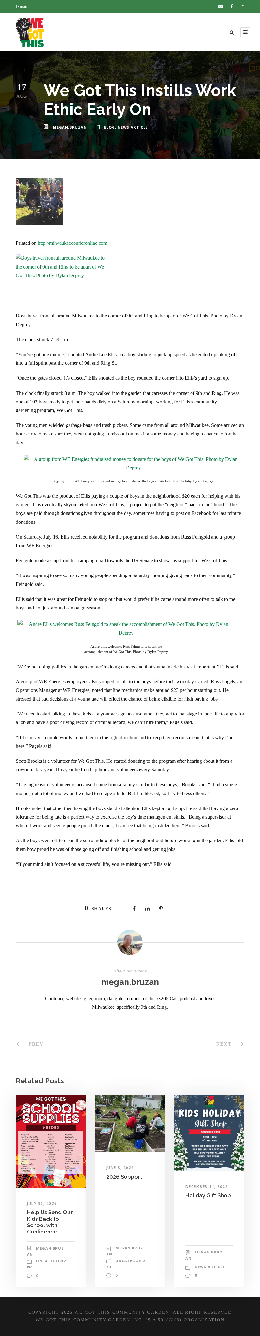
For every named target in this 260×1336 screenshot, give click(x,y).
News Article (133, 127)
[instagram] (242, 6)
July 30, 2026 (42, 1203)
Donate (22, 6)
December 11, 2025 (206, 1186)
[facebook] (232, 6)
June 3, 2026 (120, 1167)
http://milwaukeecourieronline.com (72, 243)
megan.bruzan (70, 127)
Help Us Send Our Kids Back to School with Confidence (50, 1222)
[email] (220, 6)
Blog (109, 127)
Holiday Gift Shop (208, 1195)
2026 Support (124, 1176)
